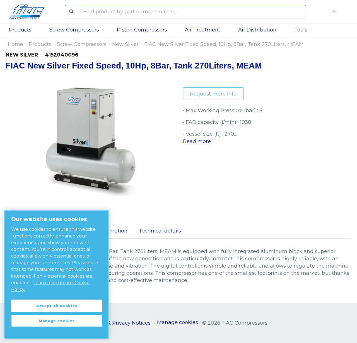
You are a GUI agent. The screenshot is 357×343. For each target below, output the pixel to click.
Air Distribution (257, 30)
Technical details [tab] (160, 231)
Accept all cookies (56, 305)
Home (15, 44)
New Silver (125, 44)
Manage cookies (177, 322)
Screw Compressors (82, 44)
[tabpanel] (178, 266)
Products (40, 44)
